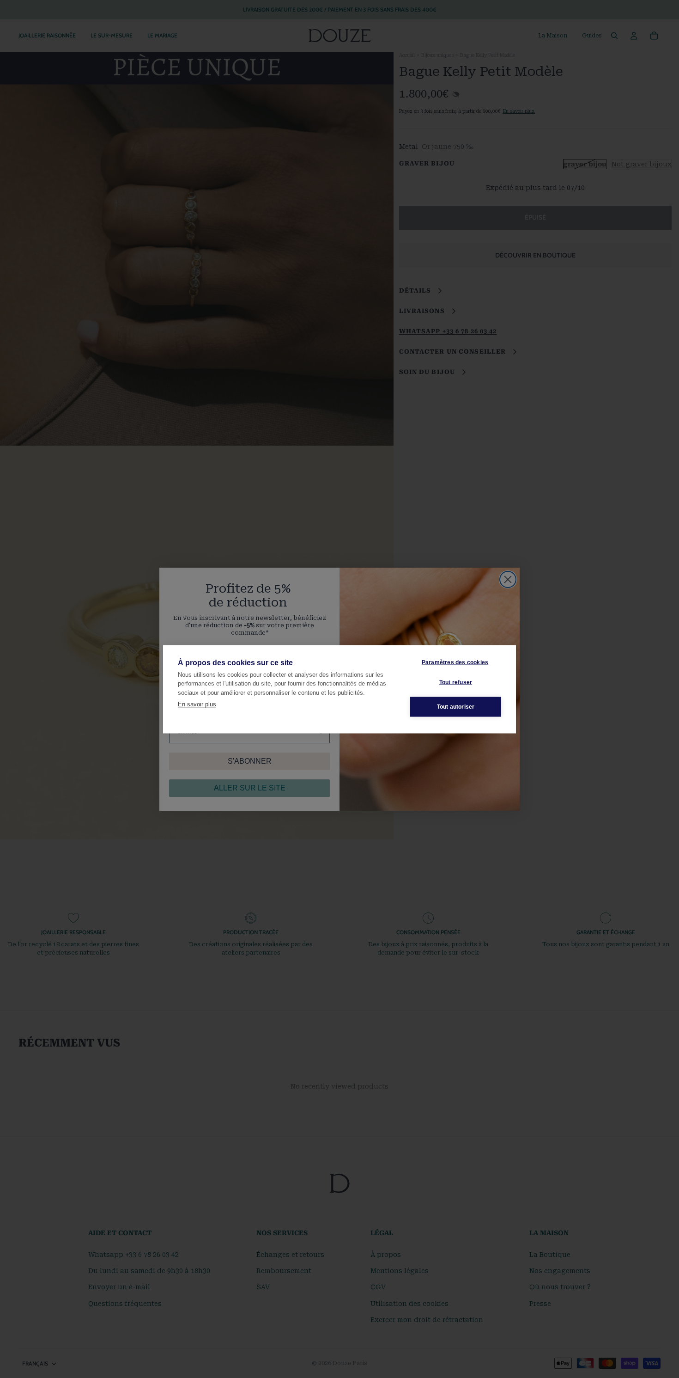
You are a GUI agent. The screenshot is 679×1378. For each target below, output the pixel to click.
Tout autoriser (456, 707)
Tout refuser (455, 682)
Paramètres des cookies (455, 662)
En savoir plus (197, 704)
